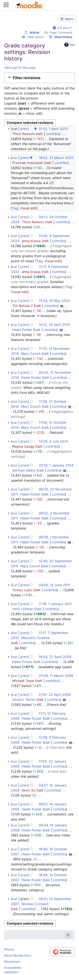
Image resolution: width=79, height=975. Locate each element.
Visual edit (28, 208)
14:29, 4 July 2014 (53, 441)
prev (24, 129)
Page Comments (61, 32)
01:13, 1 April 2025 (53, 129)
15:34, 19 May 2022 (54, 301)
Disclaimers (12, 961)
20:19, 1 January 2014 (56, 465)
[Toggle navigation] (5, 6)
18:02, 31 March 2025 (56, 158)
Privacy (9, 949)
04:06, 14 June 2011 (54, 585)
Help (71, 44)
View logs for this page (20, 67)
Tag (15, 208)
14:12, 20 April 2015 (54, 324)
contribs (52, 134)
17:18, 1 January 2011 (55, 604)
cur (14, 158)
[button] (39, 77)
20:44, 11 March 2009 (56, 676)
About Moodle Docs (17, 955)
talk (40, 134)
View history (63, 37)
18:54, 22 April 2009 (55, 657)
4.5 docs (63, 28)
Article (34, 32)
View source (35, 37)
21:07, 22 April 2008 (55, 694)
